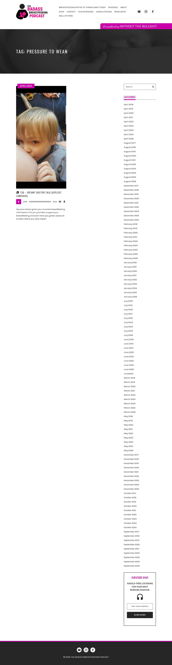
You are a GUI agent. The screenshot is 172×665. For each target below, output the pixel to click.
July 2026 (128, 335)
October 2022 (130, 514)
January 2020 (130, 271)
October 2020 (130, 506)
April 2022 (128, 121)
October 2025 (130, 527)
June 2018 (128, 339)
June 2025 (129, 365)
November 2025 (131, 489)
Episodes (113, 7)
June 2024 (129, 360)
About (123, 7)
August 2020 (130, 155)
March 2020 (129, 386)
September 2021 (131, 548)
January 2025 (130, 292)
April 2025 (128, 134)
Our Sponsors (85, 11)
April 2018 (128, 104)
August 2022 (130, 164)
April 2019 (128, 108)
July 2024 (128, 326)
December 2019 (131, 194)
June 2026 (129, 369)
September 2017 (131, 531)
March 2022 (129, 395)
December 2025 (131, 219)
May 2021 (128, 429)
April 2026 (129, 138)
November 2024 (131, 484)
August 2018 (130, 147)
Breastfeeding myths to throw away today (82, 7)
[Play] (18, 201)
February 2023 (131, 245)
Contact (71, 11)
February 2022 (131, 241)
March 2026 (129, 412)
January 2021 (130, 275)
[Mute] (60, 201)
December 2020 (131, 198)
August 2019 (130, 151)
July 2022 (128, 318)
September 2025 (132, 565)
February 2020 (131, 232)
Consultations (104, 11)
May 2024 (128, 442)
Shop (61, 11)
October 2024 (130, 523)
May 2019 (128, 420)
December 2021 (131, 202)
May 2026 (128, 450)
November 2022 (131, 476)
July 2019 (128, 305)
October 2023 (130, 519)
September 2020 (132, 544)
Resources (120, 11)
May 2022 (128, 433)
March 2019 (129, 382)
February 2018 (130, 224)
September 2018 (131, 536)
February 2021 (130, 237)
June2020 (128, 373)
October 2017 (130, 493)
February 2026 (131, 258)
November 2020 (131, 467)
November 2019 (131, 463)
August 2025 (130, 177)
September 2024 (132, 561)
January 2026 (130, 296)
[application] (41, 201)
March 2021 (129, 390)
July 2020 (128, 309)
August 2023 (130, 168)
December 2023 (131, 211)
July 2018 (128, 301)
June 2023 (129, 356)
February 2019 (130, 228)
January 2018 (130, 262)
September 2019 (131, 540)
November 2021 (131, 472)
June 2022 (129, 352)
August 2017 (130, 143)
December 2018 (131, 190)
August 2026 (130, 181)
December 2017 (131, 185)
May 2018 (128, 416)
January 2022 (130, 279)
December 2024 (131, 215)
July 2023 (128, 322)
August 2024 (130, 172)
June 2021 (128, 348)
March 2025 (129, 407)
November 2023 (131, 480)
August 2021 (130, 160)
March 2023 (129, 399)
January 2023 (130, 284)
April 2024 (128, 130)
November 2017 (131, 454)
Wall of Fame (66, 15)
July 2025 (128, 331)
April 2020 (26, 86)
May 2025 (128, 446)
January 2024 (130, 288)
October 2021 (130, 510)
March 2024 (129, 403)
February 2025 (131, 254)
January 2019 (130, 266)
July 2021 (128, 313)
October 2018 (130, 497)
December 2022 (131, 207)
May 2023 (128, 437)
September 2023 (132, 557)
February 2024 (131, 249)
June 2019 (128, 343)
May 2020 (128, 425)
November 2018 (131, 459)
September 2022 (132, 553)
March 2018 (129, 378)
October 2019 (130, 501)
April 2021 (128, 117)
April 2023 (129, 126)
